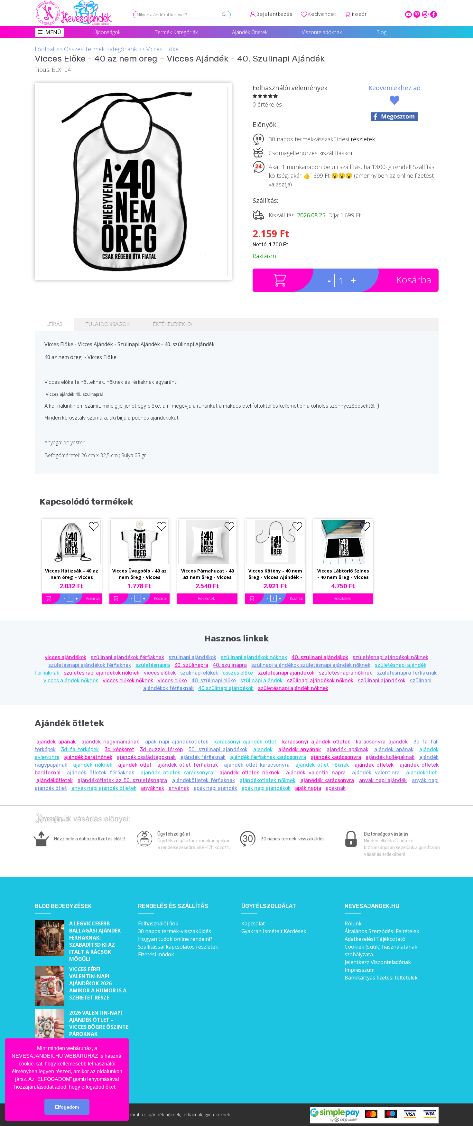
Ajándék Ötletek (249, 32)
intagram (425, 14)
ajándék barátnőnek (88, 757)
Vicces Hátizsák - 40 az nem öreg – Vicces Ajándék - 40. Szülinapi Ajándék (71, 574)
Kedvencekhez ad (394, 87)
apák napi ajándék (215, 788)
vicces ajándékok (65, 657)
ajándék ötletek (374, 765)
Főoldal (44, 49)
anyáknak (152, 788)
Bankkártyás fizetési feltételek (381, 977)
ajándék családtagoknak (146, 757)
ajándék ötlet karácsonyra (257, 765)
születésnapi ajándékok (285, 673)
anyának (179, 788)
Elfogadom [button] (67, 1107)
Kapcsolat (253, 923)
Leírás (54, 324)
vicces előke (172, 680)
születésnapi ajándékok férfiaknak (89, 665)
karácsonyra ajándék (381, 742)
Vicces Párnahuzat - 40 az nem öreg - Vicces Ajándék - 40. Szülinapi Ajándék (207, 574)
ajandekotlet (421, 773)
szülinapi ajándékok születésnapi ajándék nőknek (310, 665)
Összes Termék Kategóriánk (100, 49)
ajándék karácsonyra (336, 757)
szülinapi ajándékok (192, 657)
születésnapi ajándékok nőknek (390, 657)
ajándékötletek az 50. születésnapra (122, 780)
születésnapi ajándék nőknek (293, 688)
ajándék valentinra (377, 773)
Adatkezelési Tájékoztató (375, 938)
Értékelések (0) (172, 324)
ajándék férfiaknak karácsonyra (268, 757)
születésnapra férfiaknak (406, 673)
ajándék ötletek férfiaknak (100, 773)
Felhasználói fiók (158, 923)
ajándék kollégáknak (390, 757)
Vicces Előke (162, 49)
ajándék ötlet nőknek (322, 765)
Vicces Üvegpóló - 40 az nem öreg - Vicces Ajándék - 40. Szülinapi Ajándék (139, 574)
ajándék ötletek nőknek (249, 773)
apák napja (308, 788)
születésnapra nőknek (345, 673)
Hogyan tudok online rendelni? (175, 938)
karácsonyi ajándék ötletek (316, 742)
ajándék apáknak (347, 749)
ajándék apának (56, 742)
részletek (363, 139)
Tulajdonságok (108, 324)
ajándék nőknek (92, 765)
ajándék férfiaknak (203, 757)
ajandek (263, 749)
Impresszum (360, 969)
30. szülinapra (191, 665)
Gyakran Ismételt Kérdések (273, 931)
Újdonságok (106, 32)
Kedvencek (322, 14)
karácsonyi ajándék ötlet (245, 742)
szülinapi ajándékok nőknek (254, 657)
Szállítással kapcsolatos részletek (178, 946)
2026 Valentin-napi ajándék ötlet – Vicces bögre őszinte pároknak (98, 1023)
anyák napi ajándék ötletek (103, 788)
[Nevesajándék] (74, 2)
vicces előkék (160, 673)
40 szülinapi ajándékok (226, 688)
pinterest (416, 14)
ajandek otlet (135, 765)
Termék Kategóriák (176, 32)
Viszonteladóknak (322, 32)
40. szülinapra (230, 665)
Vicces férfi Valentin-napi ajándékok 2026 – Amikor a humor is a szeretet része (97, 983)
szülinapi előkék (199, 673)
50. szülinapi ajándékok (218, 749)
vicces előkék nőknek (128, 680)
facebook (433, 14)
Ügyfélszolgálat (268, 906)
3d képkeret (119, 749)
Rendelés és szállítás (173, 906)
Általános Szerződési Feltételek (382, 931)
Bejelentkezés (274, 14)
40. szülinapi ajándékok (320, 657)
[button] (119, 1087)
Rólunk (353, 923)
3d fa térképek (80, 749)
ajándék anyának (299, 749)
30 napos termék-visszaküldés (174, 931)
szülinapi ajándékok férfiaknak (127, 657)
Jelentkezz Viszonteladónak (378, 962)
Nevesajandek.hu (372, 906)
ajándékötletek (54, 780)
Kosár (359, 14)
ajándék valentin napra (316, 773)
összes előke (238, 673)
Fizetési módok (156, 954)
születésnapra (152, 665)
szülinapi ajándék (261, 680)
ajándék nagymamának (110, 742)
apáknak (336, 788)
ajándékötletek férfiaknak (203, 780)
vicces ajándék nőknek (70, 680)
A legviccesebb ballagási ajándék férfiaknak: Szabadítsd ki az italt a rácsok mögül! (95, 941)
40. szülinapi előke (213, 680)
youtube (408, 14)
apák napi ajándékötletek (177, 742)
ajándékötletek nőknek (267, 780)
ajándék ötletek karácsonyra (177, 773)
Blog (381, 32)
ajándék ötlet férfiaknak (187, 765)
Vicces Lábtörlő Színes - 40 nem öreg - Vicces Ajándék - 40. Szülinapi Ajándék (343, 574)
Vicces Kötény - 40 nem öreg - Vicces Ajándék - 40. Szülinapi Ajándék (275, 574)
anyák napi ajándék (383, 780)
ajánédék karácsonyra (327, 780)
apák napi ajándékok (266, 788)
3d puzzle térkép (161, 749)
